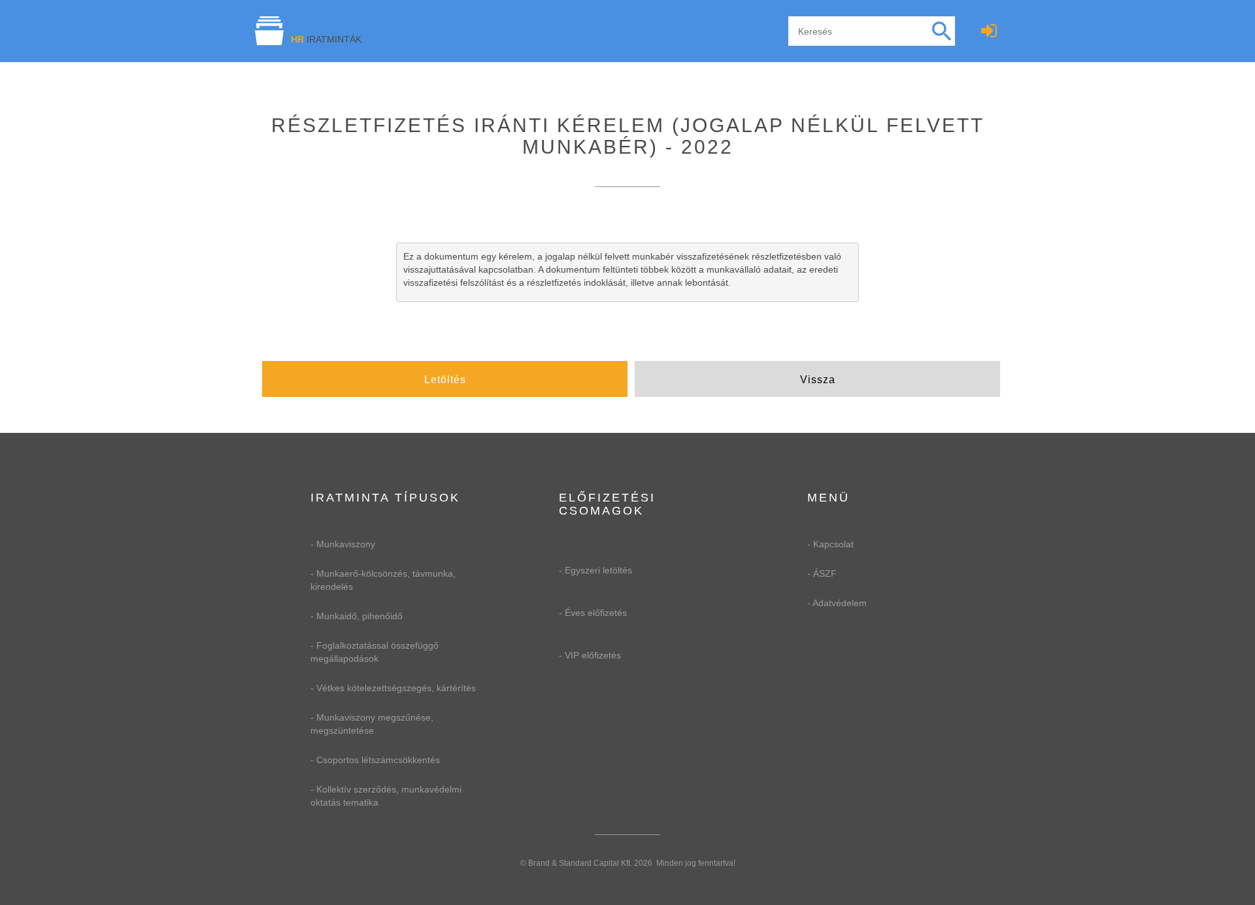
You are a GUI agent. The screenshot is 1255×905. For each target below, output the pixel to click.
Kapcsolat (833, 544)
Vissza (817, 379)
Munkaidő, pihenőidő (359, 616)
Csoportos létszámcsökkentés (378, 760)
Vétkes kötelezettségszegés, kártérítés (396, 688)
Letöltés (445, 379)
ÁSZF (825, 573)
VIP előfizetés (593, 655)
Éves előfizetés (596, 612)
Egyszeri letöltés (598, 570)
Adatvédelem (839, 603)
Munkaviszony (345, 544)
